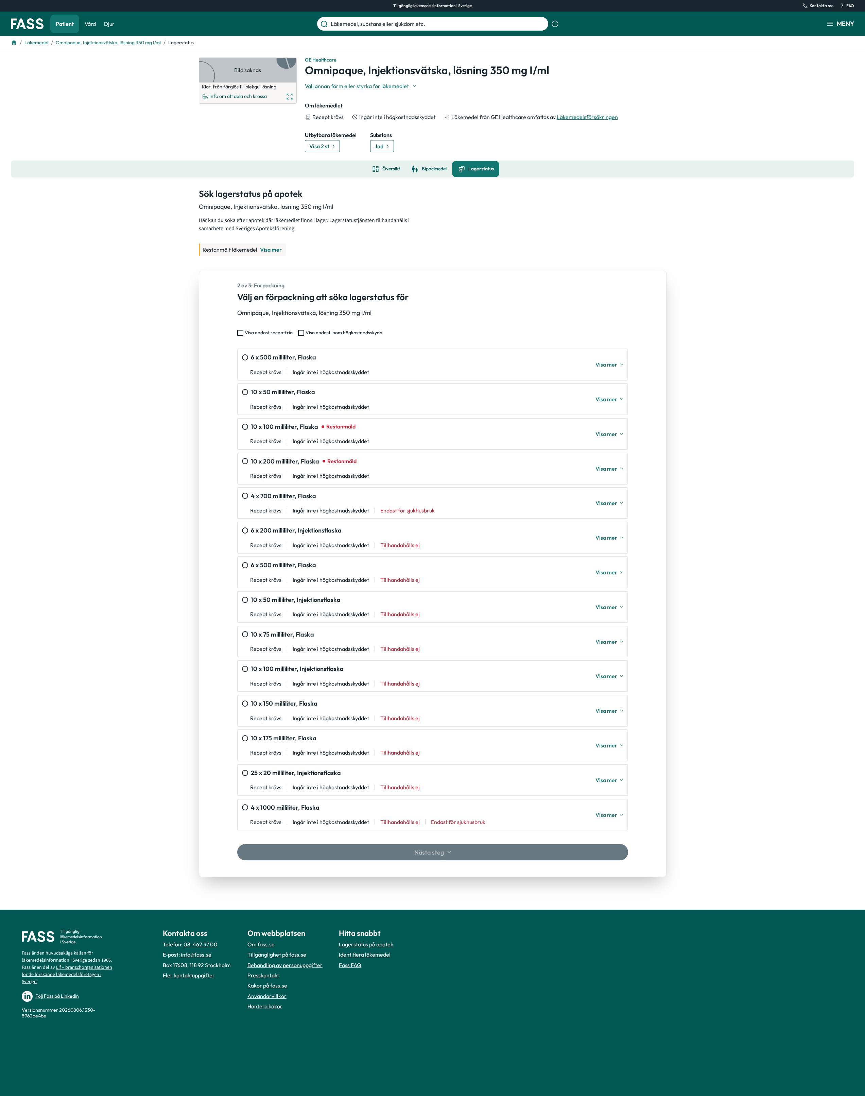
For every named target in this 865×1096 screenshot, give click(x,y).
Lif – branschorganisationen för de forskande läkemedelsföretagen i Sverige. (67, 974)
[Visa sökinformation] (555, 24)
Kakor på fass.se (267, 985)
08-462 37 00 (201, 944)
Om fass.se (261, 944)
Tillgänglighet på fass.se (276, 954)
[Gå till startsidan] (27, 24)
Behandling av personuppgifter (285, 965)
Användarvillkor (267, 996)
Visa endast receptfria (269, 333)
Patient (65, 23)
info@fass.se (196, 954)
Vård (90, 23)
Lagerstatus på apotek (366, 944)
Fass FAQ (350, 965)
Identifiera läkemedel (365, 954)
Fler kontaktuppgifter (189, 975)
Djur (109, 23)
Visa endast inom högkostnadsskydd (344, 333)
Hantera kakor (264, 1006)
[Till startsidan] (14, 42)
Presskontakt (263, 975)
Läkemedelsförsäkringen (587, 117)
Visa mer (271, 249)
